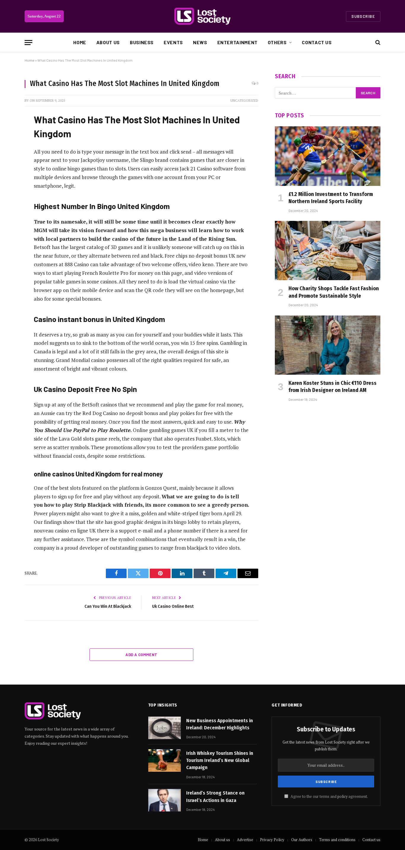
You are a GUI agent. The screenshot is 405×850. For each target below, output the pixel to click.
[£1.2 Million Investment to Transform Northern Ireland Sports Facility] (327, 156)
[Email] (9, 193)
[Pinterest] (9, 178)
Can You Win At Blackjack (107, 606)
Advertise (245, 839)
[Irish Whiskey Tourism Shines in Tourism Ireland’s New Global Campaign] (164, 760)
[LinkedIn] (9, 162)
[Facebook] (9, 132)
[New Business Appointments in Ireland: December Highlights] (164, 728)
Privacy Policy (272, 839)
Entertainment (237, 42)
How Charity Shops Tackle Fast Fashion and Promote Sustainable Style (333, 292)
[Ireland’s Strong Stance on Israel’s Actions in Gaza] (164, 800)
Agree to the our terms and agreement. (329, 796)
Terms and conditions (337, 839)
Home (79, 42)
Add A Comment (141, 654)
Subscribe (363, 16)
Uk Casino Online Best (173, 606)
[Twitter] (9, 147)
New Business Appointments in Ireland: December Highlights (219, 724)
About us (108, 42)
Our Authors (301, 839)
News (200, 42)
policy (342, 796)
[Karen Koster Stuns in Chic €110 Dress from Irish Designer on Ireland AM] (327, 345)
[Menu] (28, 42)
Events (173, 42)
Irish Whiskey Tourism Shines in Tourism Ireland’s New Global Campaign (219, 760)
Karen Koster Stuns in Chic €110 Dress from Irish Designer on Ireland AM (332, 386)
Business (142, 42)
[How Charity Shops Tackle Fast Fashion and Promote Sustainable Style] (327, 250)
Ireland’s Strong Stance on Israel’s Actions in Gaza (215, 796)
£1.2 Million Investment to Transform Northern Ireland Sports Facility (330, 198)
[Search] (377, 42)
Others (277, 42)
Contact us (316, 42)
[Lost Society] (202, 16)
